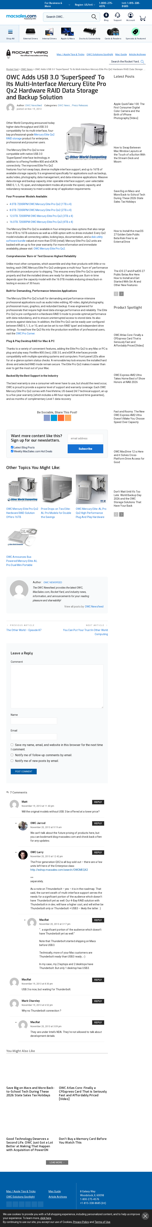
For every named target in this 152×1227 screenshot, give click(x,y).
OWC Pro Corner (25, 333)
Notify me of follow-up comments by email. (43, 755)
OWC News (64, 105)
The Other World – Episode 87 (24, 630)
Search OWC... (55, 17)
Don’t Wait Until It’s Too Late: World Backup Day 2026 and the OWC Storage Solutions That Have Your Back (127, 498)
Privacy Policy (81, 1222)
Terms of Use (102, 1222)
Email (14, 730)
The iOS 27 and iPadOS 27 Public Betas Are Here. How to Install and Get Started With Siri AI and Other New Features (129, 278)
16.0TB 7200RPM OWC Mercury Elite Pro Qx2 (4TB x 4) (41, 221)
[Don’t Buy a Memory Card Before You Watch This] (83, 1121)
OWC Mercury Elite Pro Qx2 (49, 248)
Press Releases (80, 105)
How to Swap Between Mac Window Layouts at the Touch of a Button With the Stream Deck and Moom (129, 154)
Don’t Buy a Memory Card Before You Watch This (83, 1141)
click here (45, 1218)
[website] (34, 606)
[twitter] (43, 606)
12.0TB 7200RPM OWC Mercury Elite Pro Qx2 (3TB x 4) (41, 215)
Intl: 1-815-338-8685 (131, 4)
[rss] (58, 606)
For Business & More (53, 4)
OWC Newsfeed (33, 105)
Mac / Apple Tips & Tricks (70, 54)
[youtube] (53, 606)
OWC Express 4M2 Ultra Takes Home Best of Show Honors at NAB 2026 (129, 379)
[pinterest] (48, 606)
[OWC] (21, 17)
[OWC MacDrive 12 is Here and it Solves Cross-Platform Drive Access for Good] (130, 438)
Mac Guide (121, 54)
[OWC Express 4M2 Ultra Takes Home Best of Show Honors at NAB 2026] (130, 362)
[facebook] (39, 606)
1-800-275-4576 (106, 4)
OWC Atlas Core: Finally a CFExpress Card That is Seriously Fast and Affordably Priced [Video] (83, 1093)
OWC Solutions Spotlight (100, 54)
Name (14, 714)
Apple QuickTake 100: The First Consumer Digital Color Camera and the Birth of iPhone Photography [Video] (129, 111)
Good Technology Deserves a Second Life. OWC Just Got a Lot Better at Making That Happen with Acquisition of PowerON (29, 1144)
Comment (17, 661)
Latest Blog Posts (24, 447)
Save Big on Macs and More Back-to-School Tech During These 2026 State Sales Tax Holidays (30, 1091)
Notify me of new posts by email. (37, 761)
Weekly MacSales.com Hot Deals (32, 451)
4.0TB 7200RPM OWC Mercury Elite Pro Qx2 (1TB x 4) (41, 204)
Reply (98, 802)
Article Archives (137, 54)
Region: (84, 4)
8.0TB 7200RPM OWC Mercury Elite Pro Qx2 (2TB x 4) (41, 210)
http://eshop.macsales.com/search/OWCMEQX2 (59, 869)
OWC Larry (36, 852)
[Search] (94, 18)
